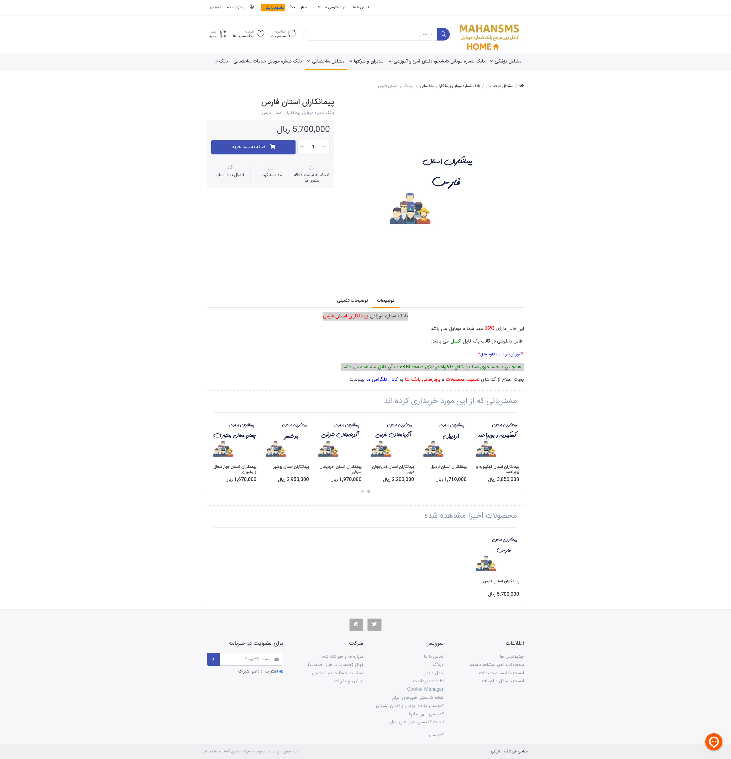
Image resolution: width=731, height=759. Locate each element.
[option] (433, 188)
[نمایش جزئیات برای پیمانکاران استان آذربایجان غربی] (392, 439)
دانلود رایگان (273, 7)
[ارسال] (213, 659)
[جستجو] (443, 34)
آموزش (215, 7)
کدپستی (436, 735)
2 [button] (362, 491)
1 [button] (368, 491)
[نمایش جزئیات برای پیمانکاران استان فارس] (497, 553)
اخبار (304, 7)
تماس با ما (361, 7)
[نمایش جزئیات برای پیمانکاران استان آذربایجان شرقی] (340, 439)
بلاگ (291, 7)
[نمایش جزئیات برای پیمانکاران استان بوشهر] (287, 439)
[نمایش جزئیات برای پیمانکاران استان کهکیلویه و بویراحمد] (497, 439)
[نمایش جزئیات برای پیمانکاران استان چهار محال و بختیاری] (234, 439)
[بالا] (521, 86)
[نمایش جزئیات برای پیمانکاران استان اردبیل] (445, 439)
